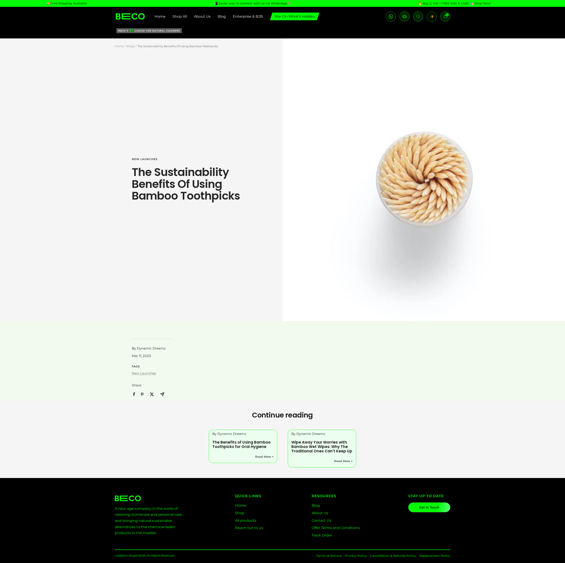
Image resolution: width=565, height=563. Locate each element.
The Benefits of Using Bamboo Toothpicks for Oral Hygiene (241, 444)
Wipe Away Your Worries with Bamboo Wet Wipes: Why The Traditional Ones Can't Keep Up (321, 447)
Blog (222, 16)
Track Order (322, 535)
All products (245, 520)
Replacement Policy (434, 556)
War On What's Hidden (294, 16)
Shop (239, 513)
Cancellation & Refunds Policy (393, 556)
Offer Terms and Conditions (336, 528)
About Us (202, 16)
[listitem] (134, 394)
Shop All (180, 16)
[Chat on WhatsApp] (391, 16)
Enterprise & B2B (248, 16)
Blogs (130, 46)
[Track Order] (404, 16)
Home (160, 16)
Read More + (264, 456)
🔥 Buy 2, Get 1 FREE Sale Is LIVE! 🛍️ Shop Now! (454, 3)
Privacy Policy (356, 556)
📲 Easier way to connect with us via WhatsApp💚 (252, 3)
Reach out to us (249, 528)
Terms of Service (329, 556)
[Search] (418, 16)
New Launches (145, 159)
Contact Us (321, 520)
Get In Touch (429, 507)
